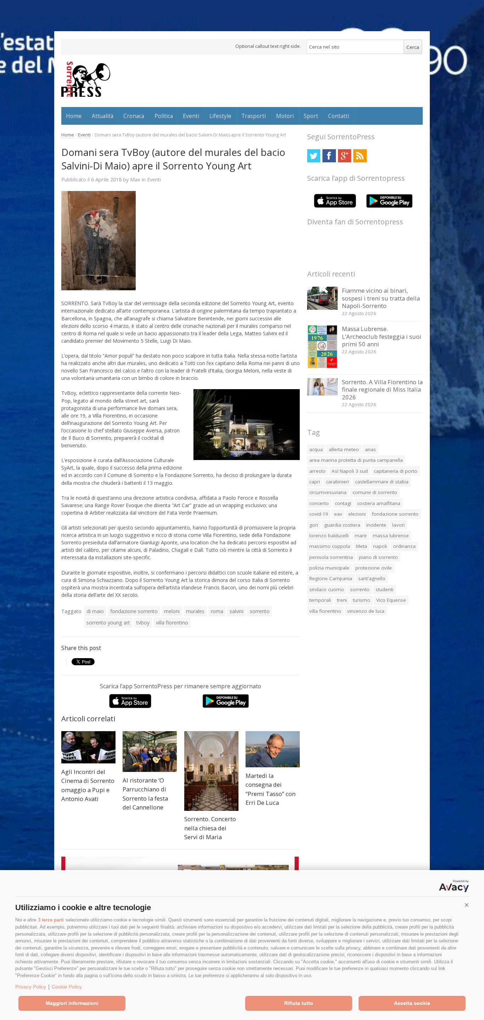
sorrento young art (108, 622)
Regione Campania (330, 578)
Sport (311, 116)
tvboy (143, 622)
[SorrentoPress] (85, 79)
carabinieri (337, 481)
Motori (285, 116)
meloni (172, 611)
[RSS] (359, 155)
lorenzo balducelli (329, 535)
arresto (317, 471)
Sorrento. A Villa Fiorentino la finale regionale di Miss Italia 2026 (382, 389)
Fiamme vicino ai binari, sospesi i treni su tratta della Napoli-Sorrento (381, 298)
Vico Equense (391, 600)
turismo (361, 600)
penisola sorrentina (331, 557)
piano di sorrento (378, 557)
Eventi (191, 116)
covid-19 (318, 514)
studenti (384, 589)
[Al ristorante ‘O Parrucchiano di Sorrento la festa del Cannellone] (150, 751)
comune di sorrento (375, 492)
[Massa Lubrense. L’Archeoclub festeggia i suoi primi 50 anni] (322, 366)
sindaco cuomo (326, 589)
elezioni (357, 514)
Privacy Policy (30, 987)
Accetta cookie (412, 1003)
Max (135, 179)
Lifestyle (220, 116)
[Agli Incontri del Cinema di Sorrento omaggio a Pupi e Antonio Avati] (88, 747)
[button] (467, 905)
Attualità (102, 116)
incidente (376, 525)
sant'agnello (371, 578)
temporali (320, 600)
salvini (236, 611)
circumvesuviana (328, 492)
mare (361, 535)
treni (342, 600)
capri (314, 481)
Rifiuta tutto (298, 1003)
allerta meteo (344, 449)
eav (338, 514)
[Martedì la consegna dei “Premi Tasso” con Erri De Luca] (273, 749)
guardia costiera (342, 525)
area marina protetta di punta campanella (356, 460)
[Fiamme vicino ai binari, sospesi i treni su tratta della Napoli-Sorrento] (322, 307)
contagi (343, 503)
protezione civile (373, 568)
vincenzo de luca (365, 611)
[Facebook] (329, 155)
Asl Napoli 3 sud (350, 471)
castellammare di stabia (382, 481)
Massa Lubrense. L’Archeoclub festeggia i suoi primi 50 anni (381, 336)
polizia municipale (329, 568)
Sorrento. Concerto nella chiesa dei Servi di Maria (210, 828)
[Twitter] (313, 155)
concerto (319, 503)
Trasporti (253, 116)
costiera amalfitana (378, 503)
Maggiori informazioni (72, 1003)
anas (370, 449)
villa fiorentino (172, 622)
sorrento (260, 611)
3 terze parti (51, 920)
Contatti (338, 116)
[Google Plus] (344, 155)
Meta (361, 546)
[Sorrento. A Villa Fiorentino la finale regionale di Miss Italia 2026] (322, 393)
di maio (95, 611)
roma (217, 611)
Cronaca (133, 116)
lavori (398, 525)
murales (195, 611)
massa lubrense (391, 535)
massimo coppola (329, 546)
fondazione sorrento (134, 611)
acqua (316, 449)
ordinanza (404, 546)
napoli (380, 546)
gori (313, 525)
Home (73, 116)
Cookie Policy (67, 987)
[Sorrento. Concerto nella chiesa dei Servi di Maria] (211, 771)
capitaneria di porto (395, 471)
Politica (163, 116)
